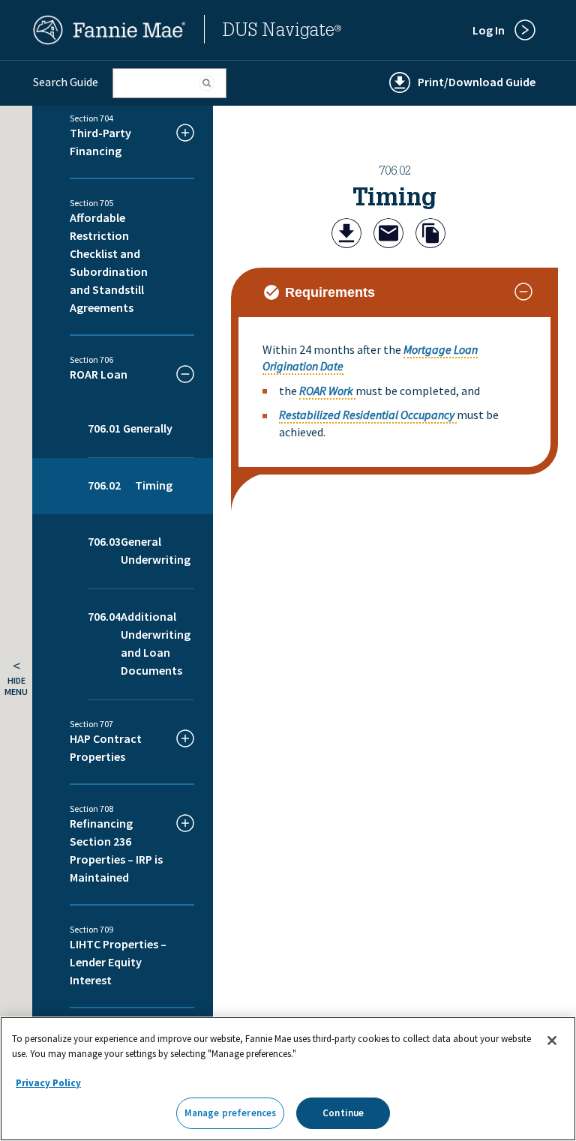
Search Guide (65, 81)
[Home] (109, 40)
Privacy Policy (48, 1083)
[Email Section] (389, 235)
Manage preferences (230, 1113)
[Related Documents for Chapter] (431, 235)
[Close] (552, 1040)
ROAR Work (326, 390)
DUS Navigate (282, 32)
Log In (488, 29)
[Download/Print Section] (347, 235)
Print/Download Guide (477, 81)
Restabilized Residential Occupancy (366, 414)
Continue (343, 1113)
